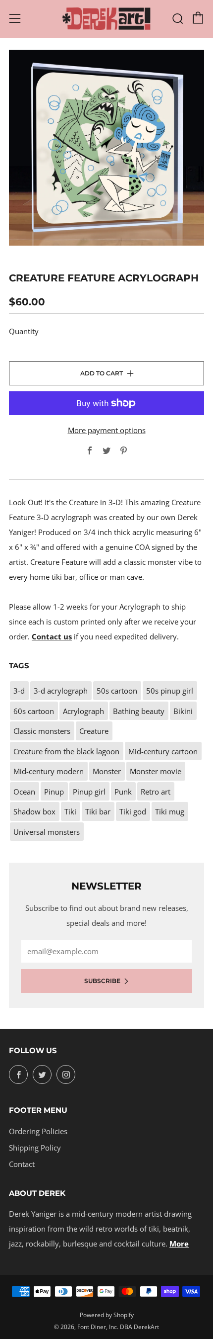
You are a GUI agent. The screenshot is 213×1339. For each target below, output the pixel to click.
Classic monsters (41, 731)
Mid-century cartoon (163, 751)
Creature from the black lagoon (66, 751)
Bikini (183, 711)
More (179, 1244)
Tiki (70, 811)
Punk (123, 792)
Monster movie (155, 771)
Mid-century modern (48, 771)
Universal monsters (46, 832)
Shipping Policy (35, 1148)
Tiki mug (169, 811)
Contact (22, 1164)
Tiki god (132, 811)
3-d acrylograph (61, 691)
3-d (19, 691)
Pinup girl (89, 792)
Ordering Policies (38, 1131)
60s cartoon (33, 711)
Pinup (54, 792)
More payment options (107, 430)
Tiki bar (97, 811)
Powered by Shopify (107, 1315)
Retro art (155, 792)
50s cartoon (117, 691)
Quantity (24, 331)
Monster (107, 771)
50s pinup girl (169, 691)
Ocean (24, 792)
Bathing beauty (138, 711)
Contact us (52, 636)
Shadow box (34, 811)
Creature (93, 731)
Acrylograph (83, 711)
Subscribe (102, 980)
